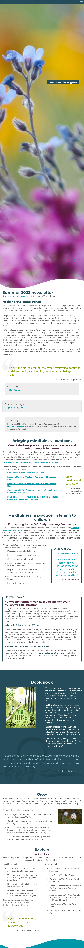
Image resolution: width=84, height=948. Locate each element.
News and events (10, 296)
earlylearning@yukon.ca (17, 426)
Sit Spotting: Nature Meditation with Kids (25, 473)
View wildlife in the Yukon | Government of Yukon (27, 646)
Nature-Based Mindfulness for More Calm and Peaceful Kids (31, 485)
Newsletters (25, 296)
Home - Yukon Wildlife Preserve (52, 653)
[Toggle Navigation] (81, 2)
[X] (12, 407)
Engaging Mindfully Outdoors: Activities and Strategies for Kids (33, 478)
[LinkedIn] (18, 407)
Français (76, 259)
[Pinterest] (15, 407)
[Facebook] (9, 407)
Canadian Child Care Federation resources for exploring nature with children (32, 491)
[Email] (22, 407)
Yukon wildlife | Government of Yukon (22, 625)
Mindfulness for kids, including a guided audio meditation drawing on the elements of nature (32, 498)
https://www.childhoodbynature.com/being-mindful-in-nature (30, 462)
